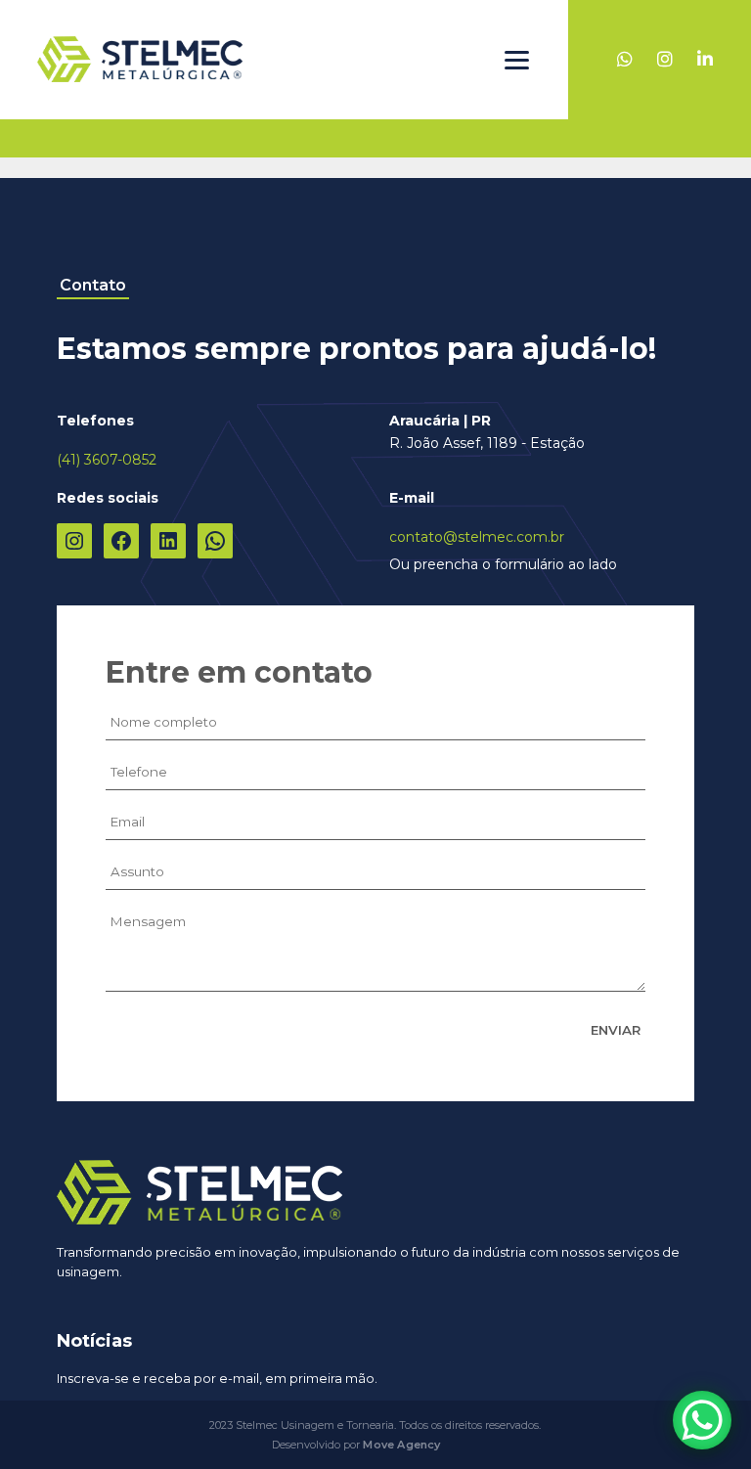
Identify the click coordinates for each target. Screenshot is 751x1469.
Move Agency (401, 1444)
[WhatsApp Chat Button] (702, 1420)
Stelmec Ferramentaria (140, 60)
